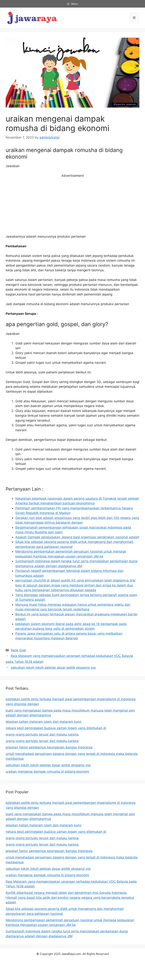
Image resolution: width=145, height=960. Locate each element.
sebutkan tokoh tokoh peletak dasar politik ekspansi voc (53, 667)
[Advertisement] (72, 206)
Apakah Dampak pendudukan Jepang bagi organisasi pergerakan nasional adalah (77, 537)
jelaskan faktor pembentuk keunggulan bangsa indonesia (49, 747)
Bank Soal (18, 650)
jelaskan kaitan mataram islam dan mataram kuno (43, 721)
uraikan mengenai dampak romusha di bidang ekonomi (47, 771)
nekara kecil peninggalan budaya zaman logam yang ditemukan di (56, 728)
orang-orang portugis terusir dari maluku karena (42, 734)
